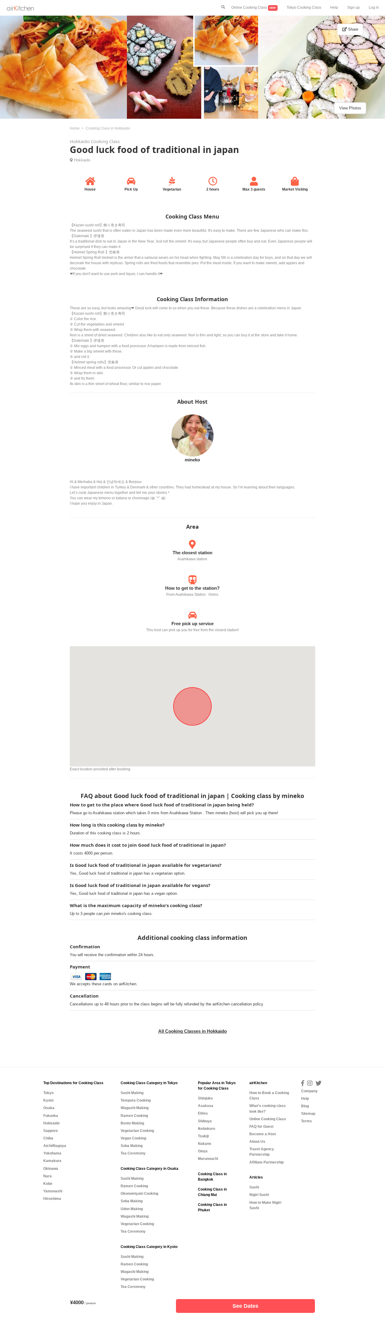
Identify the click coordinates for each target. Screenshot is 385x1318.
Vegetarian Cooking (137, 1131)
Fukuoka (50, 1116)
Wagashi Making (135, 1108)
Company (309, 1091)
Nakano (204, 1144)
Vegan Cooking (133, 1138)
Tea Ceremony (133, 1153)
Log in (374, 7)
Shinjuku (205, 1098)
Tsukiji (203, 1136)
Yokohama (52, 1153)
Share (352, 29)
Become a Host (262, 1134)
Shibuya (205, 1121)
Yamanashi (52, 1191)
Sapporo (50, 1131)
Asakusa (205, 1106)
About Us (257, 1141)
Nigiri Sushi (259, 1195)
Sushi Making (132, 1093)
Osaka (48, 1108)
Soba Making (132, 1146)
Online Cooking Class (253, 7)
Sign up (353, 7)
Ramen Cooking (134, 1116)
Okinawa (50, 1169)
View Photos (350, 108)
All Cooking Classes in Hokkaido (192, 1031)
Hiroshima (52, 1199)
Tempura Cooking (136, 1100)
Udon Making (132, 1209)
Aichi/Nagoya (54, 1146)
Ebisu (203, 1113)
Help (334, 7)
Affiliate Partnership (266, 1162)
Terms (306, 1121)
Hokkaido (82, 160)
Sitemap (308, 1114)
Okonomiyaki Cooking (139, 1193)
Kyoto (48, 1100)
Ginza (203, 1151)
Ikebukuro (206, 1129)
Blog (305, 1106)
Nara (47, 1176)
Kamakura (52, 1161)
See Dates (245, 1306)
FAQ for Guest (261, 1126)
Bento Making (132, 1123)
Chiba (48, 1138)
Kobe (47, 1184)
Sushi (254, 1187)
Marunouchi (208, 1159)
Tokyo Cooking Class (304, 7)
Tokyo (48, 1093)
